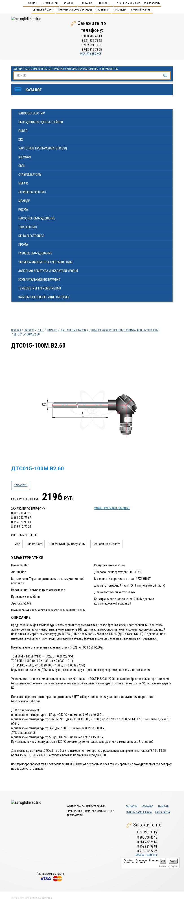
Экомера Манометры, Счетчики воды (45, 262)
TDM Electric (27, 227)
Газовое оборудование (35, 253)
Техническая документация (74, 9)
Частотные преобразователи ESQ (42, 148)
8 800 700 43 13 (92, 36)
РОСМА (23, 209)
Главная (32, 3)
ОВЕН (21, 166)
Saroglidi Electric (31, 113)
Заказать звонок (90, 53)
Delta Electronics (31, 236)
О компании (50, 3)
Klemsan (24, 157)
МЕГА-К (23, 183)
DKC (21, 139)
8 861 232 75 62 (92, 40)
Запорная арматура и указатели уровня (48, 271)
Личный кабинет (141, 9)
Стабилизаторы (30, 174)
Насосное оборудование (36, 218)
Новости (104, 3)
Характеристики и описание (112, 508)
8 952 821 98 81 (92, 45)
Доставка (86, 3)
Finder (22, 131)
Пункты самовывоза (127, 3)
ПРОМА (23, 244)
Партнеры (102, 9)
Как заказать (152, 3)
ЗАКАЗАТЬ (20, 485)
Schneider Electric (32, 192)
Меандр (24, 201)
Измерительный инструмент (39, 279)
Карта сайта (162, 812)
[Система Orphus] (151, 862)
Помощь (163, 805)
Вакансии (120, 9)
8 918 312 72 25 (92, 49)
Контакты (131, 805)
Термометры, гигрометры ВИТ (39, 288)
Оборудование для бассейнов (40, 122)
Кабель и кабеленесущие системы (43, 297)
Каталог (68, 3)
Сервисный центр (43, 9)
